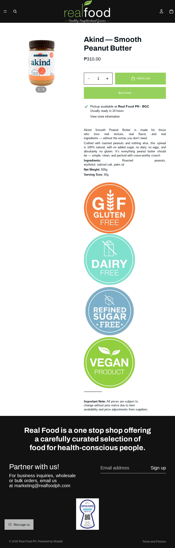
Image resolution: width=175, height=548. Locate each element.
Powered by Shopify (50, 541)
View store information (105, 116)
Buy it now (124, 93)
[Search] (15, 11)
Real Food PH (27, 541)
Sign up (158, 467)
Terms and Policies (154, 541)
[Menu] (5, 11)
